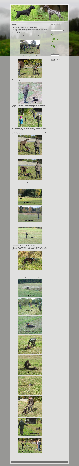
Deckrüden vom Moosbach (55, 35)
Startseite (13, 22)
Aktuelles (52, 34)
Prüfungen (52, 44)
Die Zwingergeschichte (54, 38)
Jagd (51, 40)
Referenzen (52, 45)
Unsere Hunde (53, 46)
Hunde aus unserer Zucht (55, 39)
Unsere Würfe (19, 22)
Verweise (46, 22)
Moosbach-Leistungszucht (19, 455)
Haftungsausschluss (39, 22)
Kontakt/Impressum (31, 22)
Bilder (25, 22)
